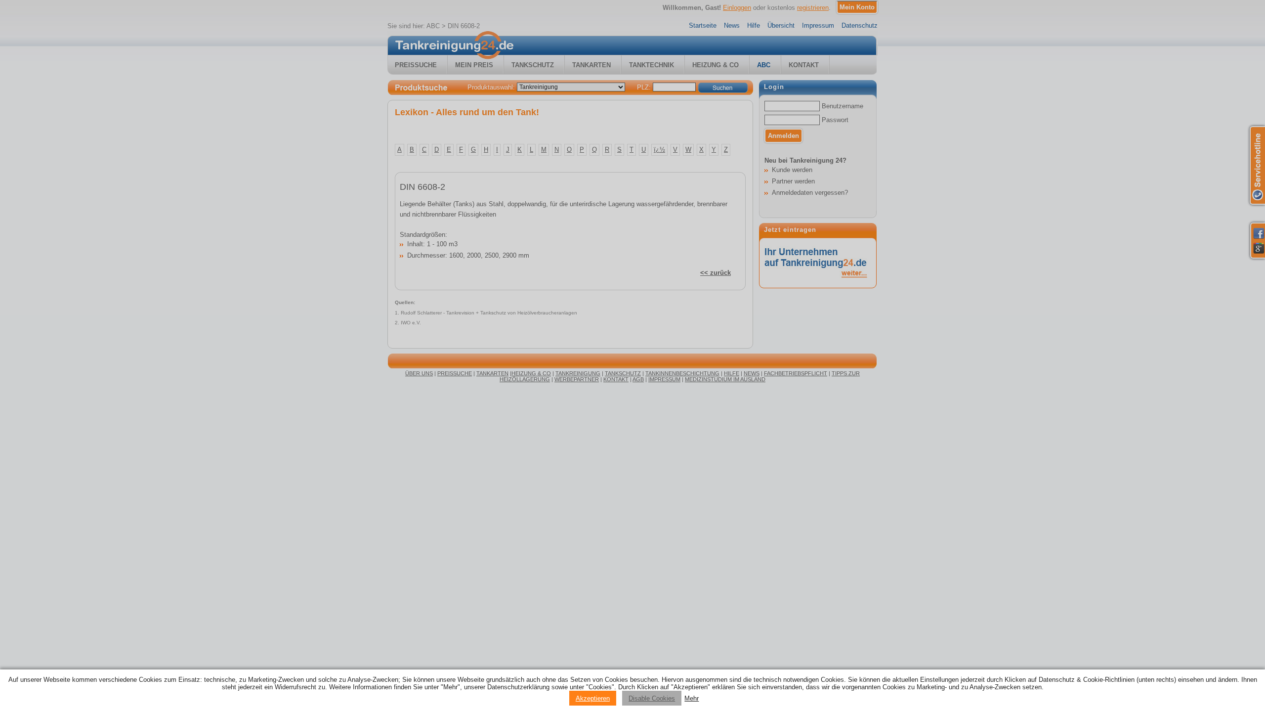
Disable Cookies (652, 698)
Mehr (691, 698)
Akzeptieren (593, 698)
